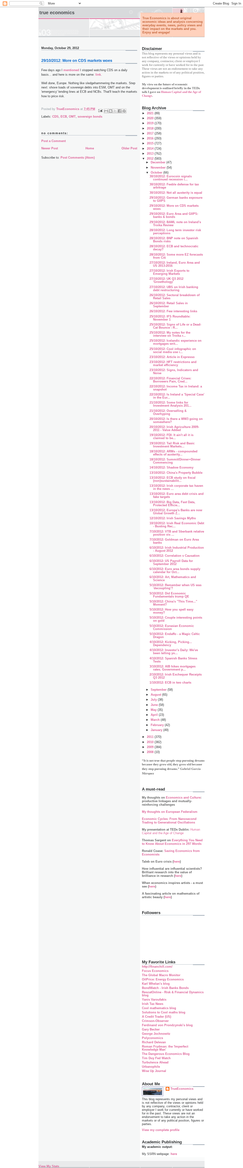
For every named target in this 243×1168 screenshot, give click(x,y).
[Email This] (106, 111)
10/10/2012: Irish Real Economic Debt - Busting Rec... (177, 524)
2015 (150, 143)
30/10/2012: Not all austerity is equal (176, 192)
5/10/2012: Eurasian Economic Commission (172, 627)
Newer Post (49, 148)
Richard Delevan (154, 1042)
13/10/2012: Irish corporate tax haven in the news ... (176, 487)
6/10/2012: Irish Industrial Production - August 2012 (177, 549)
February (158, 725)
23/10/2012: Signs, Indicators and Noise (174, 371)
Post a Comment (53, 141)
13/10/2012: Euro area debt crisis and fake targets (177, 495)
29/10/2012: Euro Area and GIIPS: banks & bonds (174, 215)
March (156, 720)
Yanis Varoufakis (154, 999)
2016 (150, 138)
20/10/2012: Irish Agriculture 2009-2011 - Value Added (174, 428)
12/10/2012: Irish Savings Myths (173, 518)
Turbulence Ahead (155, 1062)
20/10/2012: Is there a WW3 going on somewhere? (176, 420)
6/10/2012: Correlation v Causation (175, 555)
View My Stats (48, 1166)
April (155, 715)
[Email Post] (100, 110)
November (159, 167)
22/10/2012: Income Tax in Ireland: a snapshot (176, 388)
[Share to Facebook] (119, 111)
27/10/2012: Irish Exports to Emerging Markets (169, 272)
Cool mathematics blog (159, 1008)
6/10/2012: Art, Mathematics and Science (173, 578)
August (156, 694)
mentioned (71, 70)
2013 (150, 153)
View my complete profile (160, 1130)
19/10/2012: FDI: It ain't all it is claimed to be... (171, 436)
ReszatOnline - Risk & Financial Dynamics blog (173, 993)
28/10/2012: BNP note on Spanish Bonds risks (174, 239)
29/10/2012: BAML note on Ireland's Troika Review (175, 223)
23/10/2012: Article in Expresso (172, 357)
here (176, 861)
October (157, 172)
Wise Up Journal (154, 1071)
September (159, 689)
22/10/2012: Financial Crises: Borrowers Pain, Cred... (170, 380)
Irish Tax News (152, 1004)
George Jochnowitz (156, 1033)
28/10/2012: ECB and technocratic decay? (174, 247)
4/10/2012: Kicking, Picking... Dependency (171, 643)
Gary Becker (151, 1029)
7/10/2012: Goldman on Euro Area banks (174, 541)
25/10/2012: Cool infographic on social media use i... (173, 350)
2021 (150, 113)
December (158, 162)
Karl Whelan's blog (156, 983)
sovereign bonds (90, 116)
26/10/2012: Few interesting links (173, 311)
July (154, 699)
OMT (72, 116)
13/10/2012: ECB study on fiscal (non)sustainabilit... (173, 479)
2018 (150, 128)
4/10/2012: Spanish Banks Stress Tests (173, 660)
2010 (150, 742)
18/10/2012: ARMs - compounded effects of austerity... (173, 453)
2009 (150, 747)
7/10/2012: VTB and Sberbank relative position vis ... (177, 533)
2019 (150, 123)
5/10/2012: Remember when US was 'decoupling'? (175, 586)
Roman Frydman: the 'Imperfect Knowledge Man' (165, 1048)
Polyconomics (152, 1038)
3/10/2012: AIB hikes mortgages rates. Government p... (173, 668)
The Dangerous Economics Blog (166, 1054)
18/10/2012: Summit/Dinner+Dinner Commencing (175, 461)
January (157, 730)
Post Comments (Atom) (78, 157)
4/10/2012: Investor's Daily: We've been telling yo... (174, 651)
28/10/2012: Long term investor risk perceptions (175, 231)
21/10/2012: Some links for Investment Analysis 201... (171, 404)
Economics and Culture (183, 797)
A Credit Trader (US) (156, 1016)
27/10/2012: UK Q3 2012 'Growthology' (166, 280)
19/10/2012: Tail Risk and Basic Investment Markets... (172, 444)
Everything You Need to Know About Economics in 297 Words (172, 842)
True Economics (57, 12)
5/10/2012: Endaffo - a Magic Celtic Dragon (175, 635)
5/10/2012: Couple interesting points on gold (176, 619)
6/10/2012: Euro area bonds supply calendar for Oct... (175, 570)
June (155, 705)
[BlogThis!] (110, 111)
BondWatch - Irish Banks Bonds (165, 988)
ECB (64, 116)
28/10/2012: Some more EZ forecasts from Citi (176, 256)
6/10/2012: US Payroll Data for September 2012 (171, 562)
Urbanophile (151, 1066)
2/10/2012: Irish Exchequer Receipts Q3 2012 (176, 676)
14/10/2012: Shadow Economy (171, 467)
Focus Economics (155, 971)
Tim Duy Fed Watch (156, 1058)
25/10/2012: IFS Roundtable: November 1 (170, 318)
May (154, 710)
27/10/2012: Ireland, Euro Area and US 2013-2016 (175, 264)
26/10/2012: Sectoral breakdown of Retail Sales (175, 296)
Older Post (129, 148)
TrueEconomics (181, 1088)
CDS (55, 116)
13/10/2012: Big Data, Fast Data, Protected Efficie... (172, 503)
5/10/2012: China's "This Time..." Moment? (173, 603)
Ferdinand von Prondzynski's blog (167, 1025)
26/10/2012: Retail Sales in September (169, 304)
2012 (150, 158)
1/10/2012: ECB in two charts (170, 682)
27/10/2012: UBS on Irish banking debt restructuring (174, 288)
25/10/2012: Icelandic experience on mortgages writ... (175, 342)
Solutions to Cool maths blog (163, 1012)
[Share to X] (115, 111)
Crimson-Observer (155, 1021)
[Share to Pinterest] (124, 111)
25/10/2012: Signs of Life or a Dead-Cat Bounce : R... (175, 326)
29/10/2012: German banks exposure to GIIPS (176, 199)
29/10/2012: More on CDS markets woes (174, 207)
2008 (150, 752)
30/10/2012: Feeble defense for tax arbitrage (174, 186)
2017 (150, 133)
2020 (150, 118)
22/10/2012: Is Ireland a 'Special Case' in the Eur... (177, 396)
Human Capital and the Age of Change (171, 831)
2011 (150, 737)
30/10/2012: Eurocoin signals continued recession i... (171, 178)
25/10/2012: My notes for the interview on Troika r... (170, 334)
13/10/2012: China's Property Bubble (176, 472)
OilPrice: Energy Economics (163, 979)
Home (89, 148)
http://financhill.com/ (157, 966)
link (98, 74)
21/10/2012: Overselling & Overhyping (168, 412)
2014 (150, 148)
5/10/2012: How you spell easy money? (171, 611)
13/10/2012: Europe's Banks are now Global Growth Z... (176, 511)
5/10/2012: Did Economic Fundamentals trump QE (169, 595)
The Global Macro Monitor (161, 975)
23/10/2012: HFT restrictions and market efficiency (173, 363)
